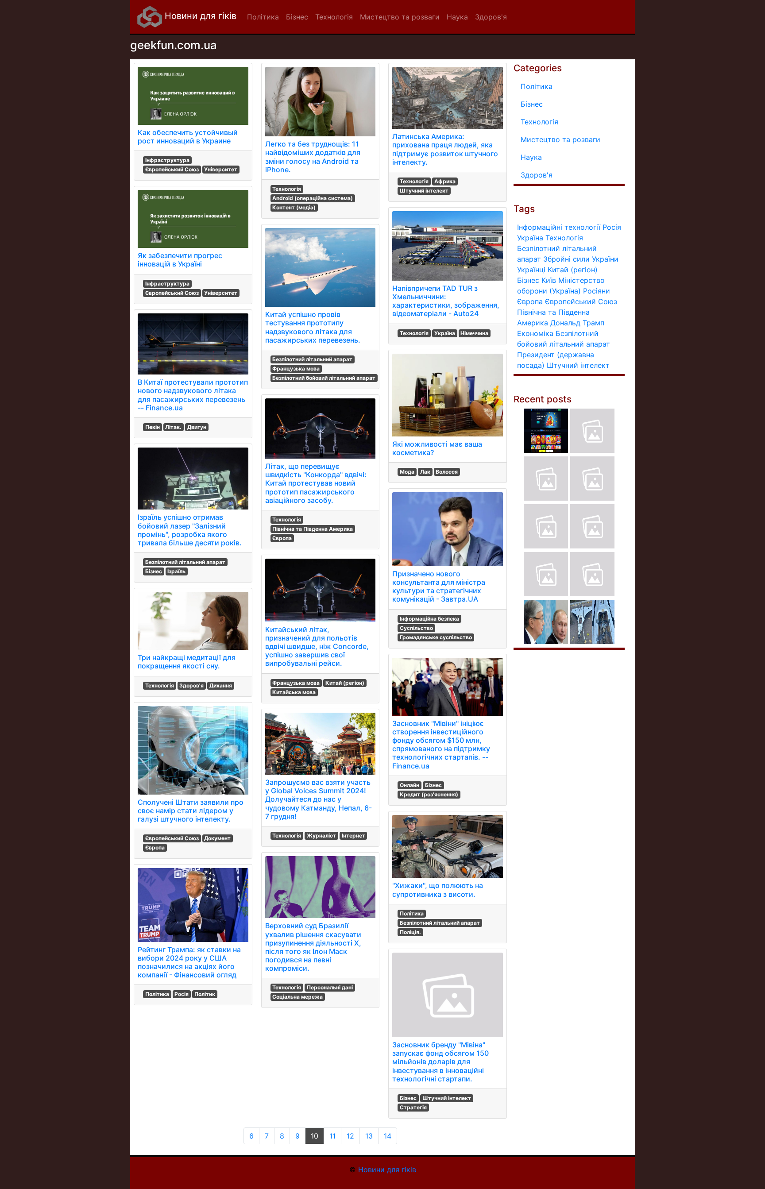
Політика (157, 994)
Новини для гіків (199, 16)
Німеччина (474, 333)
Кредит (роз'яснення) (429, 794)
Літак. (173, 427)
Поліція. (410, 932)
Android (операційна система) (312, 198)
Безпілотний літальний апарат (185, 562)
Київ (548, 280)
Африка (445, 181)
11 (332, 1135)
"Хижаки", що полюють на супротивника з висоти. (437, 889)
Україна (444, 333)
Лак (425, 471)
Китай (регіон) (344, 682)
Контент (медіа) (294, 207)
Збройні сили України (580, 259)
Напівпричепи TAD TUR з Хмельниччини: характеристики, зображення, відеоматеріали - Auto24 (445, 301)
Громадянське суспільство (436, 637)
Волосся (447, 471)
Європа (155, 847)
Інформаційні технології (558, 227)
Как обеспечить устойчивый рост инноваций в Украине (188, 136)
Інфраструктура (167, 160)
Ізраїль (176, 571)
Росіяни (596, 290)
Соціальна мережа (297, 996)
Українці (531, 269)
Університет (220, 169)
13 (369, 1135)
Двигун (196, 427)
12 (350, 1135)
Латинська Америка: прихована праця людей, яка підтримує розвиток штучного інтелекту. (445, 149)
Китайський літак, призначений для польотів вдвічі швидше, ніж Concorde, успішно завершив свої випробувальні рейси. (317, 646)
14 (387, 1135)
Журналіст (321, 835)
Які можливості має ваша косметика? (437, 448)
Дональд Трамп (577, 322)
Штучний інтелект (424, 190)
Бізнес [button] (297, 16)
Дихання (220, 685)
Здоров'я (191, 685)
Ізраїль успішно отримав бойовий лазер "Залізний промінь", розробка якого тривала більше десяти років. (190, 530)
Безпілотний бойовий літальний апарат (323, 377)
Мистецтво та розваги (560, 139)
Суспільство (416, 628)
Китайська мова (294, 692)
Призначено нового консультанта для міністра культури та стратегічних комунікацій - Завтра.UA (438, 586)
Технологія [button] (334, 16)
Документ (217, 838)
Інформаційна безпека (429, 618)
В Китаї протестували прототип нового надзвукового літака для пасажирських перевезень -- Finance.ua (193, 395)
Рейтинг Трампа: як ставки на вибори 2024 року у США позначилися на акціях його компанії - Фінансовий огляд (189, 962)
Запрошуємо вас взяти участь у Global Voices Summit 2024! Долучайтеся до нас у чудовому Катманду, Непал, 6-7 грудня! (318, 799)
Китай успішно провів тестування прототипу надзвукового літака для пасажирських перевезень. (312, 327)
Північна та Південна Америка (312, 528)
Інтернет (353, 835)
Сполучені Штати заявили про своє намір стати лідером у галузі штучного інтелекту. (190, 810)
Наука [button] (457, 16)
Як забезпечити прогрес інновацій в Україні (180, 259)
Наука (531, 157)
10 (314, 1135)
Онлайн (409, 785)
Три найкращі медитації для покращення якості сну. (187, 661)
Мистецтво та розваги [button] (400, 16)
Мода (407, 471)
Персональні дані (330, 987)
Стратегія (413, 1107)
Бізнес (153, 571)
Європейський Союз (172, 169)
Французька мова (296, 368)
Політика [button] (263, 16)
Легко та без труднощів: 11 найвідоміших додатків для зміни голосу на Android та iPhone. (312, 156)
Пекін (152, 427)
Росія (181, 994)
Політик (204, 994)
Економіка (535, 333)
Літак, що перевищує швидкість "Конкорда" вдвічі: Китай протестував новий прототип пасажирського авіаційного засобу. (316, 483)
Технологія (159, 685)
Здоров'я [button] (491, 16)
